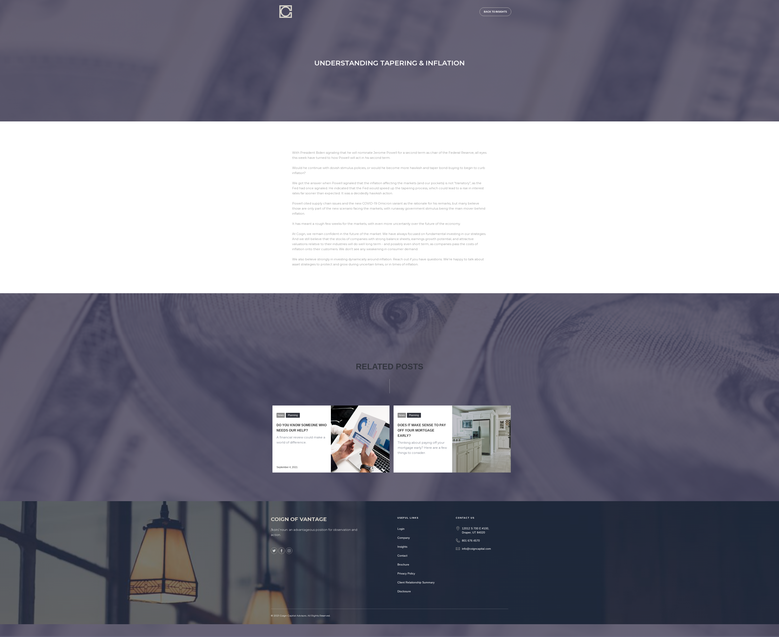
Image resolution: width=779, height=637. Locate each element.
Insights (402, 546)
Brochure (403, 564)
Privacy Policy (406, 573)
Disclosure (404, 591)
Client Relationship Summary (416, 582)
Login (401, 528)
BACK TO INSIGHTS (495, 11)
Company (403, 537)
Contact (402, 555)
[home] (282, 9)
